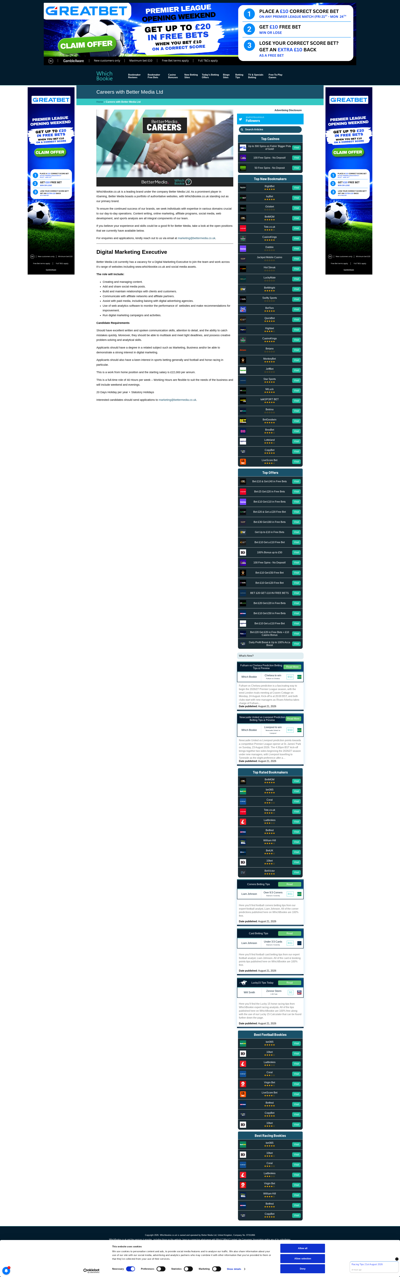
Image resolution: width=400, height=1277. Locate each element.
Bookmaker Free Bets (154, 76)
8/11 (290, 894)
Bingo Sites (226, 76)
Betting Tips (239, 76)
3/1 (290, 992)
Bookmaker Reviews (134, 76)
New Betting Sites (191, 76)
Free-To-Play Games (275, 76)
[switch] (161, 1268)
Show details (234, 1269)
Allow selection (302, 1258)
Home (99, 102)
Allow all (302, 1248)
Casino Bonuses (173, 76)
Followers (255, 119)
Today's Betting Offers (210, 76)
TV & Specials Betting (255, 76)
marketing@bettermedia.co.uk (177, 399)
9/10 (290, 676)
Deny (302, 1268)
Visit (296, 147)
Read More (292, 667)
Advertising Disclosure (288, 110)
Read (290, 884)
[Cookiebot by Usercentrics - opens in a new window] (91, 1271)
